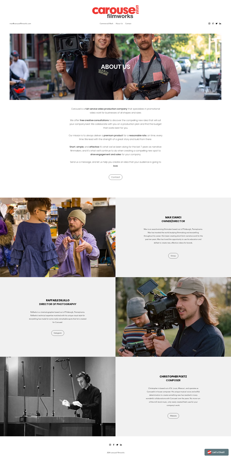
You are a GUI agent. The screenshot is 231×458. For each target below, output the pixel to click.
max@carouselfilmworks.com (20, 23)
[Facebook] (213, 23)
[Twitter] (216, 23)
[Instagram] (209, 23)
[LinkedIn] (220, 23)
